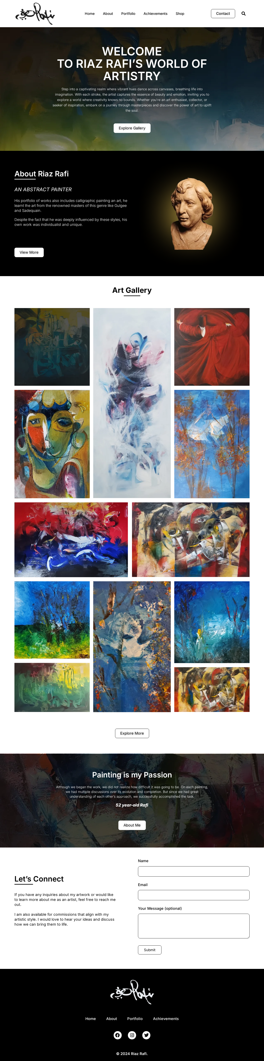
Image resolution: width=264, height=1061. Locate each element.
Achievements (155, 13)
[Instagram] (132, 1035)
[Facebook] (118, 1035)
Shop (180, 13)
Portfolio (128, 13)
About (108, 13)
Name (143, 861)
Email (143, 885)
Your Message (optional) (160, 908)
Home (90, 13)
